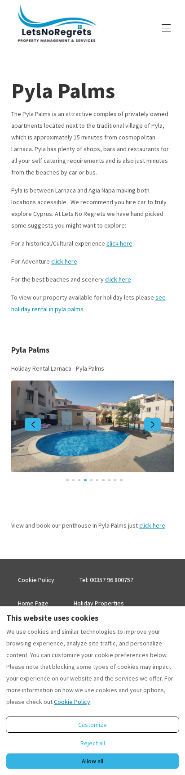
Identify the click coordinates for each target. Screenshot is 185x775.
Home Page (33, 603)
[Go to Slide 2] (73, 480)
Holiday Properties (99, 603)
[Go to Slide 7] (103, 480)
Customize (92, 725)
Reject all (92, 743)
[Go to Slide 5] (91, 480)
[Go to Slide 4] (85, 480)
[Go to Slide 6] (97, 480)
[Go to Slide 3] (79, 480)
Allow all (92, 761)
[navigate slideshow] (33, 424)
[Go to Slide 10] (121, 480)
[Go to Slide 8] (109, 480)
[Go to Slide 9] (115, 480)
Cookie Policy (36, 580)
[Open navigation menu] (166, 27)
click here (119, 243)
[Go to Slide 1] (67, 480)
